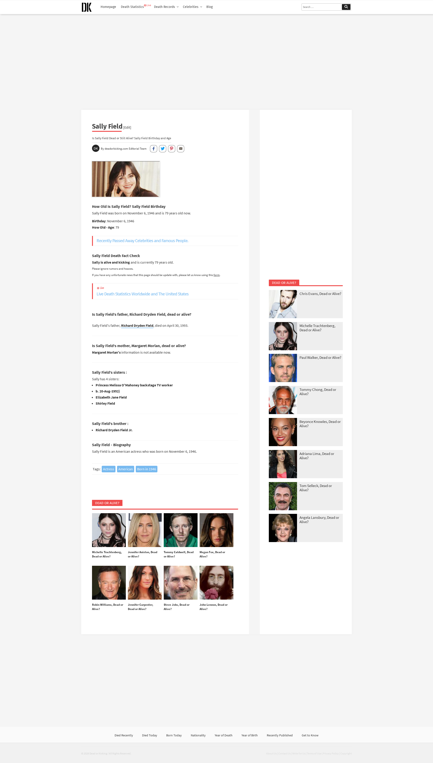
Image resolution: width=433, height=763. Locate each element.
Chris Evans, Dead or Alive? (320, 293)
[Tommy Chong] (283, 400)
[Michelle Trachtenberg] (109, 530)
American (125, 469)
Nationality (198, 735)
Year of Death (224, 735)
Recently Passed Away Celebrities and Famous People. (142, 240)
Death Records (164, 7)
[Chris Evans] (283, 304)
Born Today (174, 735)
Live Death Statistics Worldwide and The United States (143, 291)
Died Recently (124, 735)
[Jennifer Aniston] (145, 530)
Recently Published (280, 735)
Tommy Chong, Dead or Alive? (317, 391)
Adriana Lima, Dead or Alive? (316, 455)
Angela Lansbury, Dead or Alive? (319, 519)
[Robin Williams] (109, 583)
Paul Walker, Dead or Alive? (320, 357)
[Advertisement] (216, 60)
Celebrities (190, 7)
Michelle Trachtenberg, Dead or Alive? (317, 327)
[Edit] (127, 127)
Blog (209, 7)
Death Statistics (132, 7)
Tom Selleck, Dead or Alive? (315, 487)
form (217, 275)
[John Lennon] (216, 583)
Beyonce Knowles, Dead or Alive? (320, 423)
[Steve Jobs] (181, 583)
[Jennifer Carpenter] (145, 583)
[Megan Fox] (216, 530)
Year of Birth (250, 735)
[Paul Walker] (283, 368)
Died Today (149, 735)
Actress (108, 469)
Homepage (108, 7)
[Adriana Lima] (283, 464)
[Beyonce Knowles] (283, 432)
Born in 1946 (146, 469)
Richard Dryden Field (137, 325)
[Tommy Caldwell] (181, 530)
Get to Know (310, 735)
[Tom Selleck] (283, 496)
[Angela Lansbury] (283, 528)
